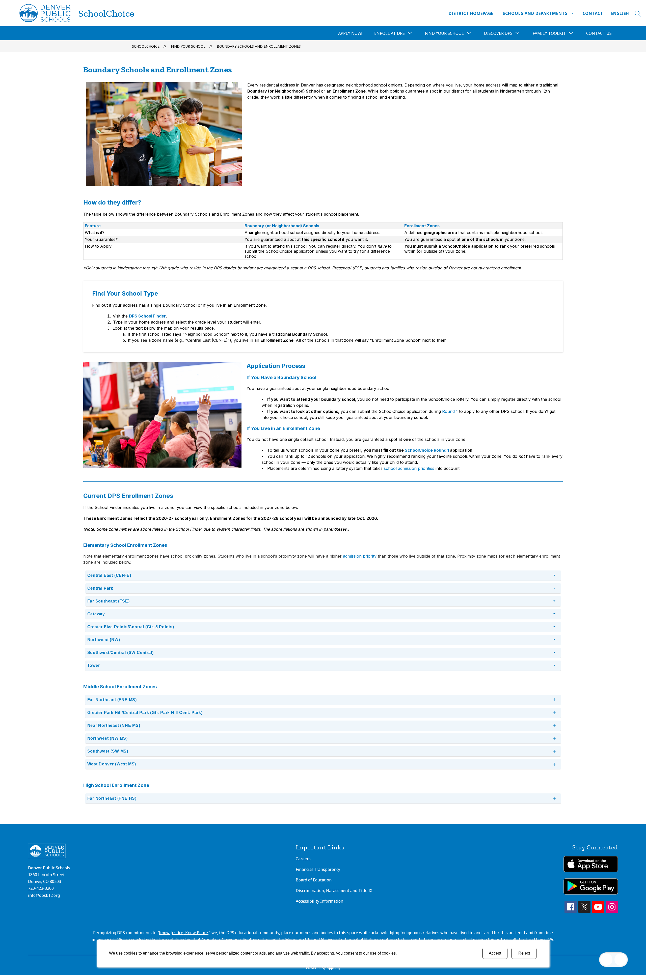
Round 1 (450, 411)
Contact (593, 13)
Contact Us (599, 33)
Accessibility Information (319, 901)
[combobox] (623, 13)
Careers (303, 859)
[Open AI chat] (620, 960)
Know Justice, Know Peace (183, 932)
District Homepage (471, 13)
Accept (495, 953)
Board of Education (314, 880)
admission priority (359, 556)
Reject (524, 953)
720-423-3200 (41, 888)
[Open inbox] (606, 960)
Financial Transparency (318, 869)
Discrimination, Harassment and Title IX (334, 890)
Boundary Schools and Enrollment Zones (259, 46)
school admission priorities (409, 468)
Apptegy (333, 967)
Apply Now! (350, 33)
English (620, 13)
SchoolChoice (145, 46)
